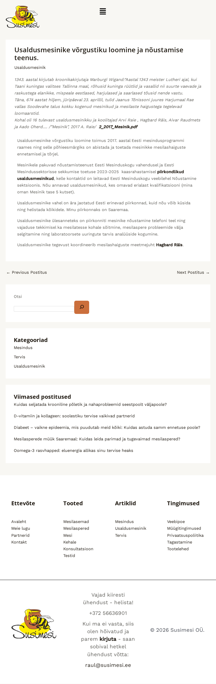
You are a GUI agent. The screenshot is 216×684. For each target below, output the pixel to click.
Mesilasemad (76, 521)
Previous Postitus (26, 272)
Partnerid (20, 535)
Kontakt (19, 542)
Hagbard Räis (169, 244)
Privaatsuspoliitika (185, 535)
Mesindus (23, 347)
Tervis (19, 356)
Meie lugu (20, 528)
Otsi (18, 296)
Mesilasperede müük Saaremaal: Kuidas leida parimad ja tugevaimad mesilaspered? (97, 438)
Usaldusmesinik (30, 67)
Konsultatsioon (78, 548)
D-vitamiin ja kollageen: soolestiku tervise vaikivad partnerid (74, 415)
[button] (102, 12)
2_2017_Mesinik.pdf (118, 126)
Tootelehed (178, 548)
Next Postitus (193, 272)
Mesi (67, 535)
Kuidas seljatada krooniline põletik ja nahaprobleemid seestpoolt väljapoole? (90, 404)
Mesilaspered (76, 528)
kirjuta (108, 639)
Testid (69, 555)
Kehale (69, 542)
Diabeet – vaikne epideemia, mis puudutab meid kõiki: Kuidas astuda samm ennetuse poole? (107, 427)
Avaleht (18, 521)
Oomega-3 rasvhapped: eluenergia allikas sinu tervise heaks (73, 450)
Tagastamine (179, 542)
